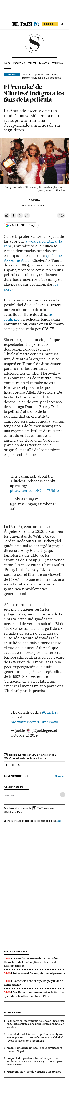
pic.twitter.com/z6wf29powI (34, 722)
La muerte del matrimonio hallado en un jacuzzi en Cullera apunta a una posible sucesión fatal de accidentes (35, 1024)
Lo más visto (12, 1012)
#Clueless (50, 712)
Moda (7, 63)
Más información (12, 812)
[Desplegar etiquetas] (62, 794)
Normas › (60, 776)
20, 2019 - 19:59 (34, 205)
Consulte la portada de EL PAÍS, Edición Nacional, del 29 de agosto (41, 76)
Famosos (44, 63)
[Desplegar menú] (7, 24)
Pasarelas (19, 63)
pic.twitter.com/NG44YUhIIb (34, 490)
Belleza (32, 63)
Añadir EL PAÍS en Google (23, 225)
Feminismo (57, 63)
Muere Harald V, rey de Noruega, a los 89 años (34, 1071)
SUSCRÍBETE (50, 24)
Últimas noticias (15, 951)
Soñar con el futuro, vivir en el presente (39, 973)
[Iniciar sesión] (62, 24)
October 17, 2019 (24, 735)
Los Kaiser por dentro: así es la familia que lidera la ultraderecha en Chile (34, 994)
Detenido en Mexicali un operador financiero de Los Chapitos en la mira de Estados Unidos (31, 962)
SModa (35, 43)
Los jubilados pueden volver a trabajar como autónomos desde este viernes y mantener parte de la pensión (35, 1061)
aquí (58, 820)
